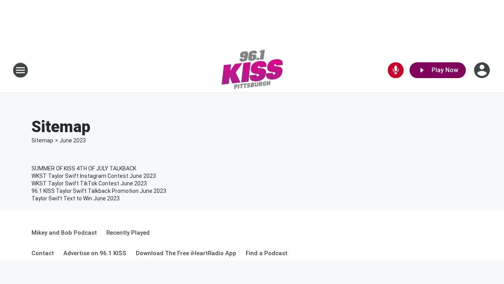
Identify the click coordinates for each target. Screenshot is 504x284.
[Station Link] (252, 70)
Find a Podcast (266, 253)
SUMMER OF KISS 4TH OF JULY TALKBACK (84, 168)
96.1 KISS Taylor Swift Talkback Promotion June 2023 (99, 191)
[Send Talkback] (396, 70)
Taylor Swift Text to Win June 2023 (76, 198)
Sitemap (42, 140)
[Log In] (482, 70)
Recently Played (128, 232)
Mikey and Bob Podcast (64, 232)
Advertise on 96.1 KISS (94, 253)
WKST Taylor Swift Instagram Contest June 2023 (94, 176)
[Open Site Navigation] (20, 70)
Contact (43, 253)
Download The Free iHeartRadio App (186, 253)
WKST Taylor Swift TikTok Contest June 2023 (89, 183)
